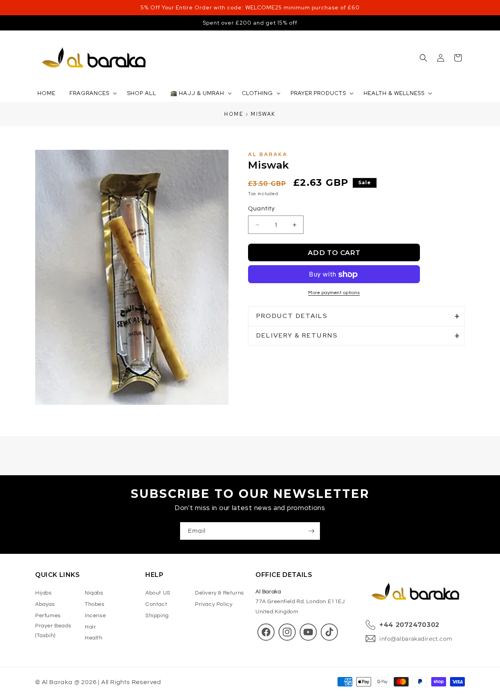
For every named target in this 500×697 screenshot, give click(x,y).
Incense (95, 615)
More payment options (334, 293)
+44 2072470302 (409, 625)
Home (233, 114)
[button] (423, 57)
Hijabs (43, 593)
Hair (90, 627)
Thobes (95, 604)
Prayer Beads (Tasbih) (53, 630)
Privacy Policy (213, 604)
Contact (156, 604)
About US (158, 593)
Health (94, 638)
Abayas (45, 604)
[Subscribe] (311, 531)
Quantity (261, 209)
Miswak (263, 114)
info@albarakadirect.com (416, 639)
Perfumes (48, 615)
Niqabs (94, 593)
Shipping (157, 615)
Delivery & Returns (219, 593)
